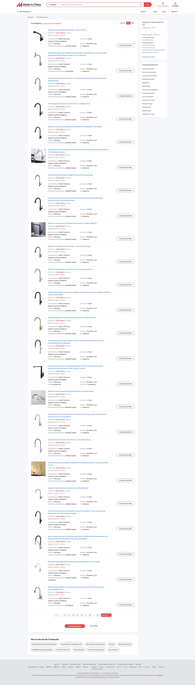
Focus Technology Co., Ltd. (95, 673)
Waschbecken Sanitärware (95, 644)
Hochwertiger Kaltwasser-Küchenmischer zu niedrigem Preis (69, 104)
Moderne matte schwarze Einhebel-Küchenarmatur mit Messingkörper (72, 223)
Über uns (56, 664)
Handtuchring (147, 104)
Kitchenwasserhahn (149, 72)
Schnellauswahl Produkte (125, 664)
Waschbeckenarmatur (96, 650)
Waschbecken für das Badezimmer (44, 644)
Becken (111, 644)
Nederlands (133, 667)
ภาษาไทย (147, 667)
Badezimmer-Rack (148, 100)
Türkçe (154, 667)
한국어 (119, 667)
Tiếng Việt (161, 667)
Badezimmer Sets (148, 114)
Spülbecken (146, 86)
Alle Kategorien (24, 11)
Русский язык (110, 667)
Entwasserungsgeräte (150, 90)
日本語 (64, 667)
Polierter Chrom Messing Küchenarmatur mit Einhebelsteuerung (70, 269)
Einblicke (138, 664)
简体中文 (49, 667)
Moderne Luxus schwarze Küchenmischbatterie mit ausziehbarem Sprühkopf (75, 127)
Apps (164, 11)
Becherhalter (146, 107)
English (41, 667)
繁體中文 (56, 667)
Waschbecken (113, 650)
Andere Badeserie (148, 93)
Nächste (106, 615)
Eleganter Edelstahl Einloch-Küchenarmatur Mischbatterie (68, 488)
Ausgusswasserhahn (149, 76)
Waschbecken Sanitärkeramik (71, 644)
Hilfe (155, 11)
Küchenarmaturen (63, 650)
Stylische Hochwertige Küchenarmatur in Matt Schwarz (67, 30)
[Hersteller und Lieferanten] (28, 4)
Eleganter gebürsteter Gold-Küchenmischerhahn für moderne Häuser (72, 318)
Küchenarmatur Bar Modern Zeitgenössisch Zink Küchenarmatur (70, 175)
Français (70, 667)
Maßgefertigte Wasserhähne (42, 650)
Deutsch (85, 667)
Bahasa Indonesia (97, 669)
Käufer (143, 11)
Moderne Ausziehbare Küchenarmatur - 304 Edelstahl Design (69, 246)
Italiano (101, 667)
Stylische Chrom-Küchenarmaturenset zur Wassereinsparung (69, 440)
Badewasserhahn (148, 69)
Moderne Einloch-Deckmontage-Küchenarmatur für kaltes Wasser (71, 391)
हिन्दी (140, 667)
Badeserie (145, 83)
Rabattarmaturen (125, 644)
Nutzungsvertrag (75, 664)
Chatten (95, 626)
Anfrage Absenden (125, 45)
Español (78, 667)
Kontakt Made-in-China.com (106, 664)
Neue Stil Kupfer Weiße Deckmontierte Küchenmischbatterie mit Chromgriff (74, 562)
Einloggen (175, 6)
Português (94, 667)
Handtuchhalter (147, 97)
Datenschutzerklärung (89, 664)
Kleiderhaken (146, 111)
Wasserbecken (79, 650)
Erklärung (65, 664)
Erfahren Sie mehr (149, 57)
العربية (125, 667)
